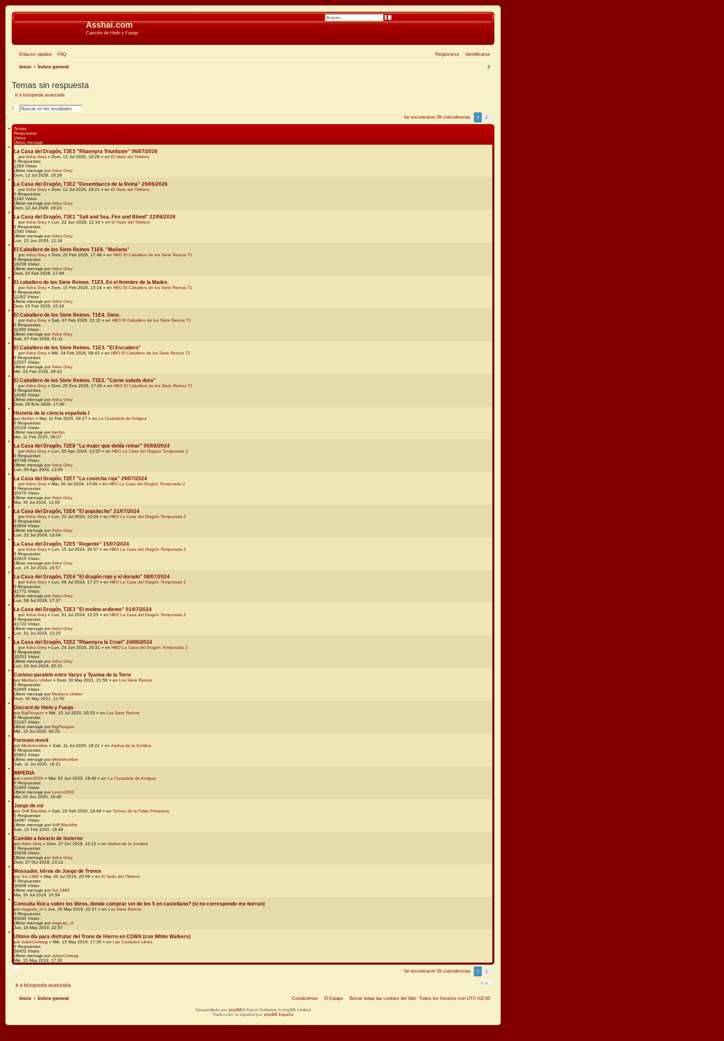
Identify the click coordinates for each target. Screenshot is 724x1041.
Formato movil (31, 740)
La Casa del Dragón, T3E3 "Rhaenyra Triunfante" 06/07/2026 (86, 151)
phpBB (235, 1009)
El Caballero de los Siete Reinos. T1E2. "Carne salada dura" (85, 380)
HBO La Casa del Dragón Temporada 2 (150, 451)
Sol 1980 (30, 876)
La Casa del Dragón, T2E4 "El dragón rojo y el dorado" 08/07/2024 (92, 577)
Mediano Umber (36, 680)
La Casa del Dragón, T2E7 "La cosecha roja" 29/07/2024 (80, 478)
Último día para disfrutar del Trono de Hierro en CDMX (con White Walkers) (102, 937)
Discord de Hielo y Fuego (43, 707)
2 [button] (486, 117)
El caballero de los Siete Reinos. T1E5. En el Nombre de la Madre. (91, 282)
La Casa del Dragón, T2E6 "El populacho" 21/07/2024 (77, 511)
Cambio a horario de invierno (48, 838)
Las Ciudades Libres (133, 942)
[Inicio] (50, 27)
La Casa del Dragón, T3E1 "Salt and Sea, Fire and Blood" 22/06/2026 (95, 217)
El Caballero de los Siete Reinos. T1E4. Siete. (67, 315)
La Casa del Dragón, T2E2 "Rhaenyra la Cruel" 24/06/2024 (83, 642)
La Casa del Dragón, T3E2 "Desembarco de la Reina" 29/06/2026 (91, 184)
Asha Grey (36, 156)
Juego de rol (28, 806)
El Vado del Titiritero (130, 156)
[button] (492, 117)
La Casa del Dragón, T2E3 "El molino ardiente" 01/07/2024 (83, 609)
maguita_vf (32, 909)
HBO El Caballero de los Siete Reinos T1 (152, 254)
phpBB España (279, 1014)
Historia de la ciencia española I (51, 413)
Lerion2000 (32, 778)
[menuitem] (60, 54)
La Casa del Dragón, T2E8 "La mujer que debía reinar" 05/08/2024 (92, 446)
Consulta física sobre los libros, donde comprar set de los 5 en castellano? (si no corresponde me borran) (139, 904)
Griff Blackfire (34, 811)
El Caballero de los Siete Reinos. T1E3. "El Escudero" (77, 348)
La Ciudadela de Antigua (122, 418)
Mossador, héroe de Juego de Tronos (57, 871)
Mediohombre (34, 745)
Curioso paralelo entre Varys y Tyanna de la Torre (72, 675)
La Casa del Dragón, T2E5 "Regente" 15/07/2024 (71, 544)
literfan (27, 418)
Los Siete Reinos (135, 680)
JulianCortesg (34, 942)
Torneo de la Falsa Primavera (141, 811)
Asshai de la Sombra (131, 745)
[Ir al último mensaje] (75, 170)
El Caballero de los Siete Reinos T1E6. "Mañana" (71, 249)
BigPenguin (32, 712)
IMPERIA (24, 773)
